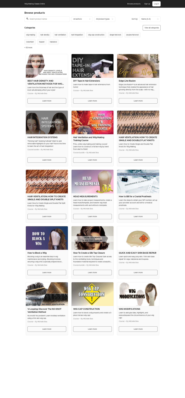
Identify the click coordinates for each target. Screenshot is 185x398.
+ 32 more (28, 47)
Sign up (147, 4)
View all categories (152, 28)
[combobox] (82, 19)
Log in (156, 4)
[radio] (30, 35)
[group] (83, 38)
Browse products (133, 4)
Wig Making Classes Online (34, 4)
